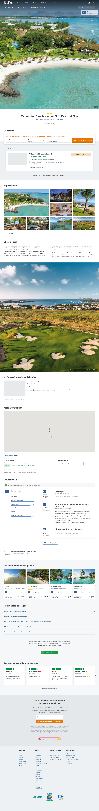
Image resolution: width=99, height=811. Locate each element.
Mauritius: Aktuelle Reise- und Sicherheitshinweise (49, 175)
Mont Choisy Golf (49, 162)
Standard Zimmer (42, 159)
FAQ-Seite (60, 641)
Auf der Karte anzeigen (57, 119)
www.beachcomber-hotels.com (19, 554)
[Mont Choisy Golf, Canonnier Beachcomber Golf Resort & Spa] (84, 223)
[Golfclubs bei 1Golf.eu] (8, 3)
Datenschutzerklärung (54, 732)
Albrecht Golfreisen (13, 7)
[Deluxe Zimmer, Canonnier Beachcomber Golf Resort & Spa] (61, 209)
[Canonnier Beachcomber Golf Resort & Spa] (26, 202)
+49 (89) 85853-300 (50, 652)
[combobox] (86, 7)
